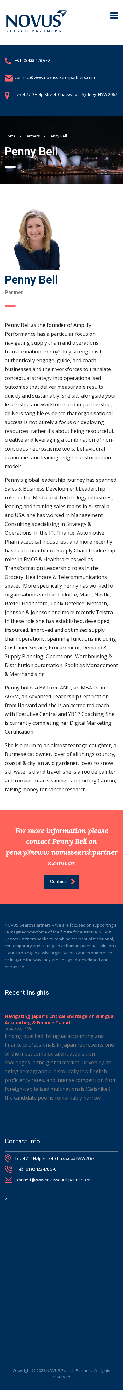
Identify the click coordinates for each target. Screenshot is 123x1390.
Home (10, 136)
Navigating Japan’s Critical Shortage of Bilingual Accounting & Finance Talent (60, 1019)
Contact (58, 881)
